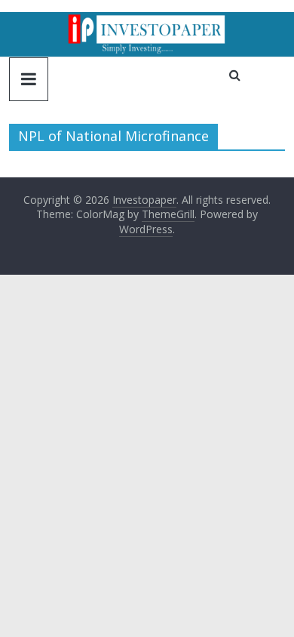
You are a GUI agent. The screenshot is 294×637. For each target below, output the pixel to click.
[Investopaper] (147, 21)
